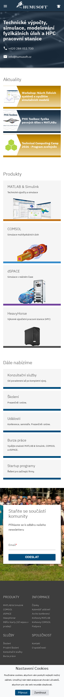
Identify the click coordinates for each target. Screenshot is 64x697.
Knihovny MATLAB (41, 618)
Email (13, 545)
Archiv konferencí (41, 613)
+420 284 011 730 (21, 48)
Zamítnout (40, 692)
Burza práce (9, 656)
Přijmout (22, 692)
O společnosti (39, 647)
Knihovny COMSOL (41, 622)
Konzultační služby (12, 652)
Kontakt (36, 643)
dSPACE (7, 613)
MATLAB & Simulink (13, 605)
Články (35, 605)
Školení (7, 643)
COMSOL (7, 609)
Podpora (36, 626)
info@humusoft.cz (19, 56)
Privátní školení (11, 647)
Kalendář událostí (41, 609)
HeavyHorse (9, 618)
